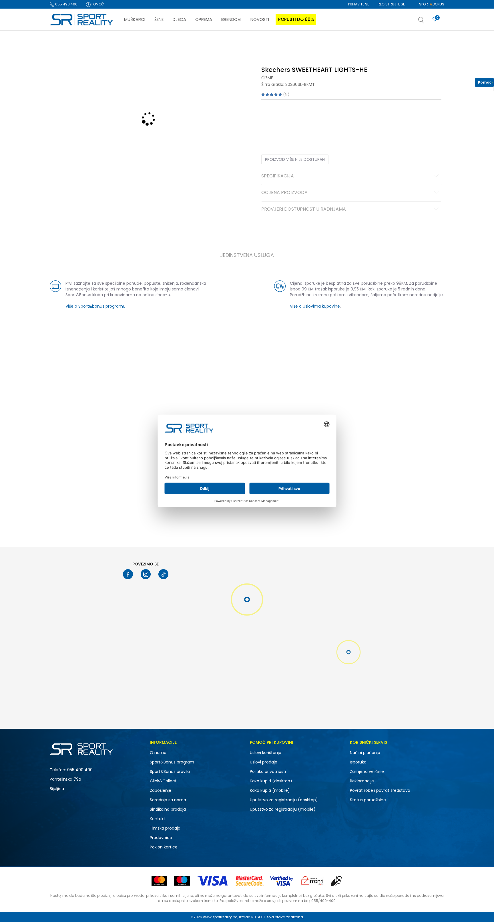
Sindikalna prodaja (168, 809)
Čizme (267, 77)
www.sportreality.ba (220, 917)
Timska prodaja (165, 828)
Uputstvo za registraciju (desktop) (284, 800)
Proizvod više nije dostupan (295, 159)
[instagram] (146, 574)
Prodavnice (161, 837)
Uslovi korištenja (265, 752)
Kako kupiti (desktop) (271, 781)
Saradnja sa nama (168, 800)
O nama (158, 752)
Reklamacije (362, 781)
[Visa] (213, 881)
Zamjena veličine (367, 771)
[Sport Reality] (82, 20)
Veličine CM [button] (310, 117)
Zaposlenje (160, 790)
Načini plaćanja (365, 752)
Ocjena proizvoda (284, 193)
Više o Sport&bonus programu (95, 306)
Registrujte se (391, 4)
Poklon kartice (164, 847)
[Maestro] (182, 881)
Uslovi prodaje (263, 762)
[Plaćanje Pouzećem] (336, 881)
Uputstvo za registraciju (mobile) (283, 809)
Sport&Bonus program (172, 762)
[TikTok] (163, 574)
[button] (426, 22)
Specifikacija (277, 176)
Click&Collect (163, 781)
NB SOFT (258, 917)
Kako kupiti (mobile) (270, 790)
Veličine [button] (289, 117)
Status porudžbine (368, 800)
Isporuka (358, 762)
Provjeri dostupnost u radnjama (303, 209)
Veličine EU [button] (270, 117)
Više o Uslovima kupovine (315, 306)
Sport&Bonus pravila (170, 771)
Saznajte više (305, 42)
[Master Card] (159, 881)
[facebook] (128, 574)
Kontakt (157, 819)
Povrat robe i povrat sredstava (380, 790)
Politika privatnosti (268, 771)
